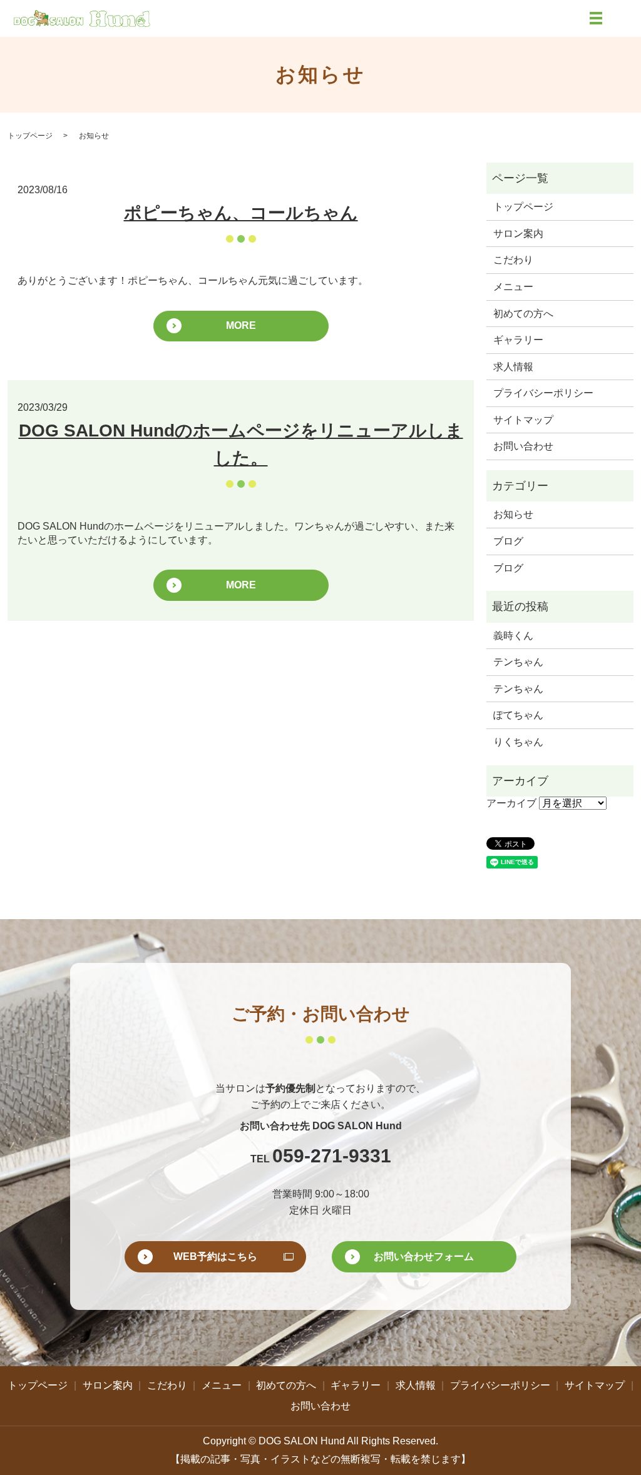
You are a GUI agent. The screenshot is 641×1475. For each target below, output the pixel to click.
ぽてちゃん (518, 715)
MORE (241, 325)
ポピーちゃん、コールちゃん (241, 213)
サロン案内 (518, 233)
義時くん (513, 635)
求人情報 (513, 366)
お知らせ (513, 514)
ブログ (508, 541)
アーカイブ (511, 803)
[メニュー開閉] (596, 18)
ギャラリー (518, 340)
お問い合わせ (523, 446)
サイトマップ (523, 420)
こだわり (513, 259)
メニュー (513, 286)
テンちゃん (518, 662)
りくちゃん (518, 742)
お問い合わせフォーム (424, 1256)
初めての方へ (523, 313)
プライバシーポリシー (543, 393)
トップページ (30, 135)
